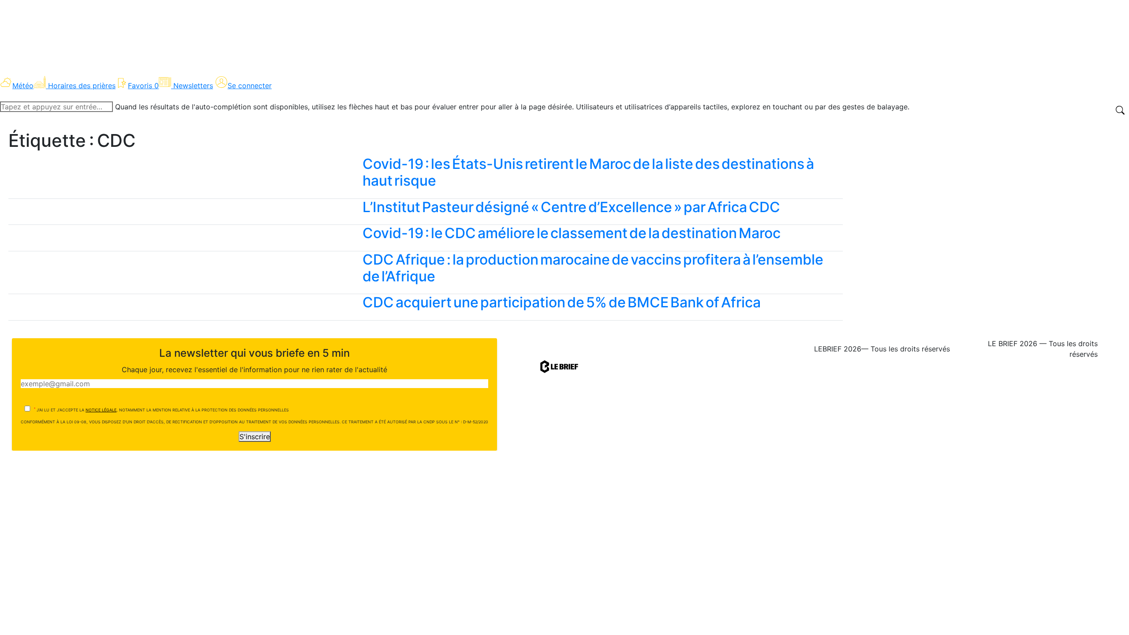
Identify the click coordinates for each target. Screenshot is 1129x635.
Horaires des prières (82, 85)
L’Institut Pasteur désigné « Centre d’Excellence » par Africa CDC (571, 207)
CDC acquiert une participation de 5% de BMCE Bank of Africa (562, 302)
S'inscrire (254, 436)
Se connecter (250, 85)
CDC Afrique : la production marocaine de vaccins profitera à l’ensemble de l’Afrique (593, 268)
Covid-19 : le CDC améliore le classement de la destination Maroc (572, 233)
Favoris (143, 85)
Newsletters (193, 85)
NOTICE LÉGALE (101, 409)
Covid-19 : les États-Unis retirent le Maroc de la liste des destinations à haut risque (588, 172)
